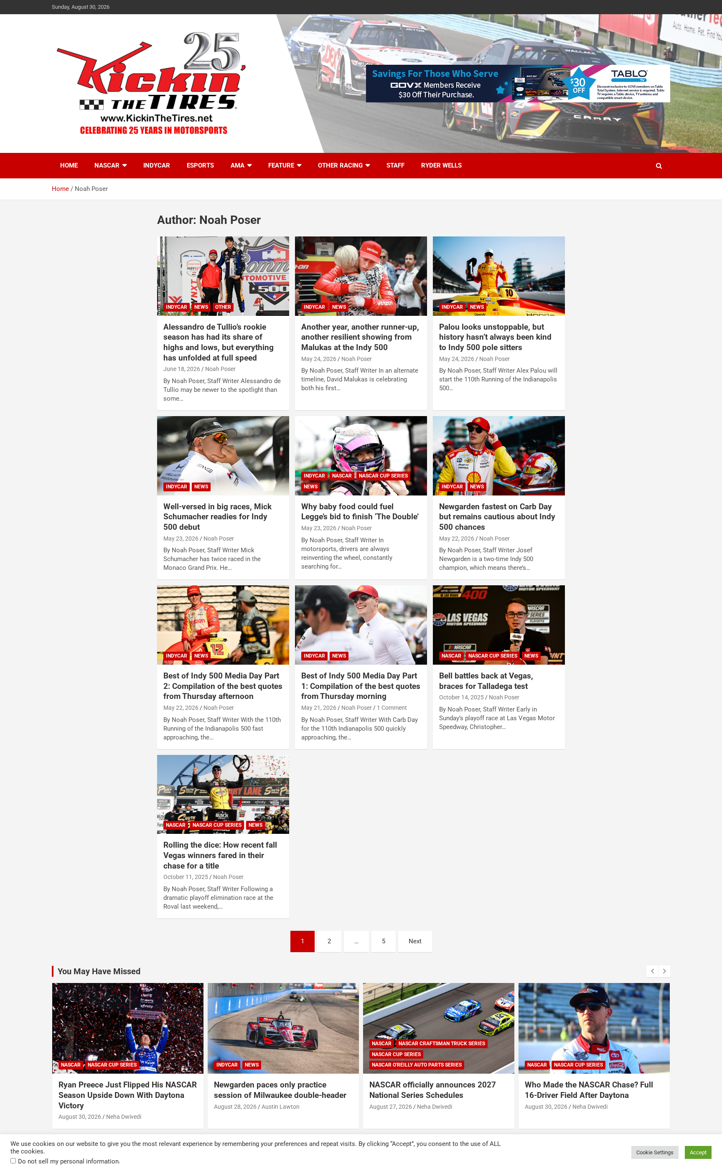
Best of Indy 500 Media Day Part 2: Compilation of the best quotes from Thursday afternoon (222, 686)
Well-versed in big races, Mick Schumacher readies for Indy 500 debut (217, 517)
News (201, 307)
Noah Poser (220, 369)
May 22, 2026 (456, 538)
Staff (395, 165)
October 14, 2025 (461, 697)
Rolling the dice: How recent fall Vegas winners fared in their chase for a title (220, 855)
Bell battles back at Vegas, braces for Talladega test (486, 681)
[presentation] (652, 971)
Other (223, 307)
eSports (200, 165)
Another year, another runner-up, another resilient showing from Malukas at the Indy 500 (360, 337)
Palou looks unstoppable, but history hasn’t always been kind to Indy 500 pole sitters (495, 337)
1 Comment (392, 707)
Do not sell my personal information (68, 1161)
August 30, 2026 (79, 1116)
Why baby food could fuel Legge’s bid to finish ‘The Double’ (360, 512)
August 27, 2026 (390, 1106)
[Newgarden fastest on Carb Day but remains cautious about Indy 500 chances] (498, 455)
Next (415, 941)
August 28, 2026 (235, 1106)
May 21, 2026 (318, 707)
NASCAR (106, 165)
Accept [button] (698, 1152)
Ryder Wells (441, 165)
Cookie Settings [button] (655, 1152)
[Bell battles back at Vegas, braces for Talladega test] (498, 625)
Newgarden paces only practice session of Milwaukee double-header (280, 1090)
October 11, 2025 (185, 877)
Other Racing (340, 165)
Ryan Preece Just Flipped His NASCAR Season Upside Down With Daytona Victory (127, 1095)
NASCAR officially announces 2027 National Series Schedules (432, 1090)
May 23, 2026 (180, 538)
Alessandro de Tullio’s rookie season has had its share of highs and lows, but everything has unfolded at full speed (218, 342)
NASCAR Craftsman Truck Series (442, 1044)
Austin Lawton (281, 1106)
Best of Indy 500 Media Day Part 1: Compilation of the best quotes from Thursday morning (360, 686)
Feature (281, 165)
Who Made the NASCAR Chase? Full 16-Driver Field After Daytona (589, 1090)
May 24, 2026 (318, 359)
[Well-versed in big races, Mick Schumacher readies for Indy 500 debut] (223, 455)
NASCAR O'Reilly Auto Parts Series (417, 1065)
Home (69, 165)
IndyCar (156, 165)
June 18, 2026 (181, 369)
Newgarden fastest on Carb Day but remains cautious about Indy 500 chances (497, 517)
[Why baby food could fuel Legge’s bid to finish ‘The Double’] (361, 455)
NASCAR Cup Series (383, 476)
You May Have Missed (99, 971)
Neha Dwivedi (123, 1116)
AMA (237, 165)
